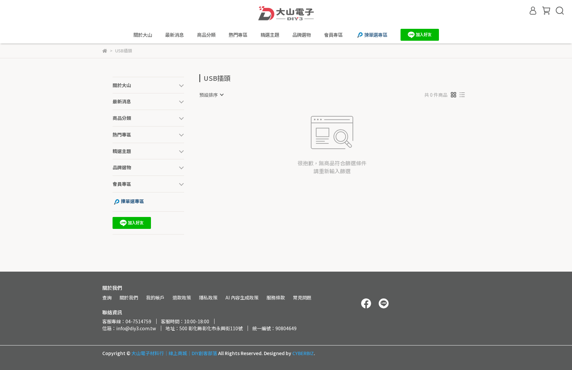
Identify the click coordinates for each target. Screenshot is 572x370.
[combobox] (211, 95)
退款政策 (181, 297)
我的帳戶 (155, 297)
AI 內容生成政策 (242, 297)
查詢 (107, 297)
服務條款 (275, 297)
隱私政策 (208, 297)
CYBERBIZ (303, 353)
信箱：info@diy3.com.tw (129, 328)
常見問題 (302, 297)
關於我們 (128, 297)
